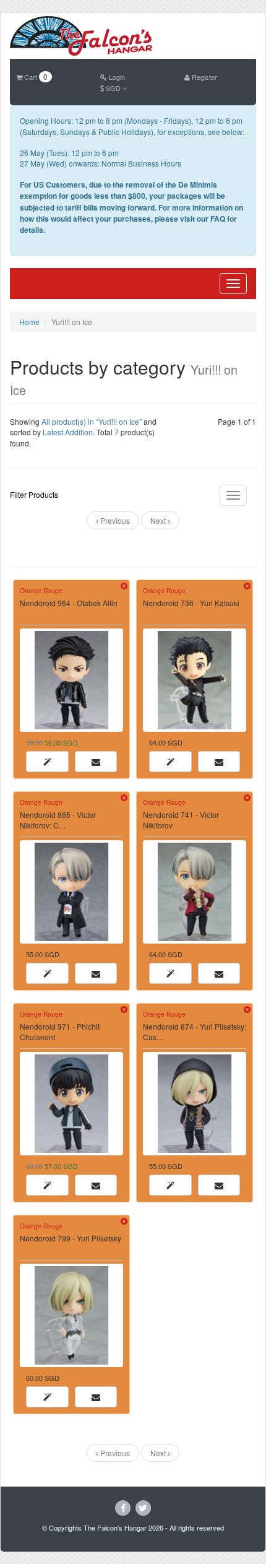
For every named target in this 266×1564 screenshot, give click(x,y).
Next (159, 520)
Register (203, 77)
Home (29, 321)
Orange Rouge (41, 590)
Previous (114, 520)
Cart (35, 77)
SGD (113, 88)
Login (116, 77)
